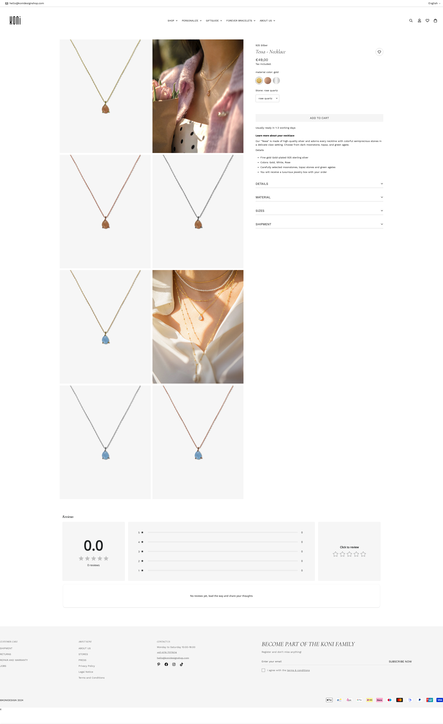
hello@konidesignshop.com (173, 658)
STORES (83, 654)
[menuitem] (173, 20)
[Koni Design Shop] (15, 20)
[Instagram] (174, 664)
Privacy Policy (87, 666)
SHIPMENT (6, 648)
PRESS (82, 660)
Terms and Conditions (92, 677)
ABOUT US (85, 648)
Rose (267, 80)
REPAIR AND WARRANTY (14, 660)
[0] (435, 21)
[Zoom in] (144, 47)
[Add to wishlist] (379, 52)
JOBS (3, 666)
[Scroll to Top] (436, 705)
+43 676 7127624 (167, 652)
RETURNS (5, 654)
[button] (221, 532)
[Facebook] (166, 664)
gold (259, 80)
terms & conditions (298, 670)
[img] (93, 559)
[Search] (410, 20)
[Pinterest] (158, 664)
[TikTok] (181, 664)
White (276, 80)
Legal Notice (86, 671)
